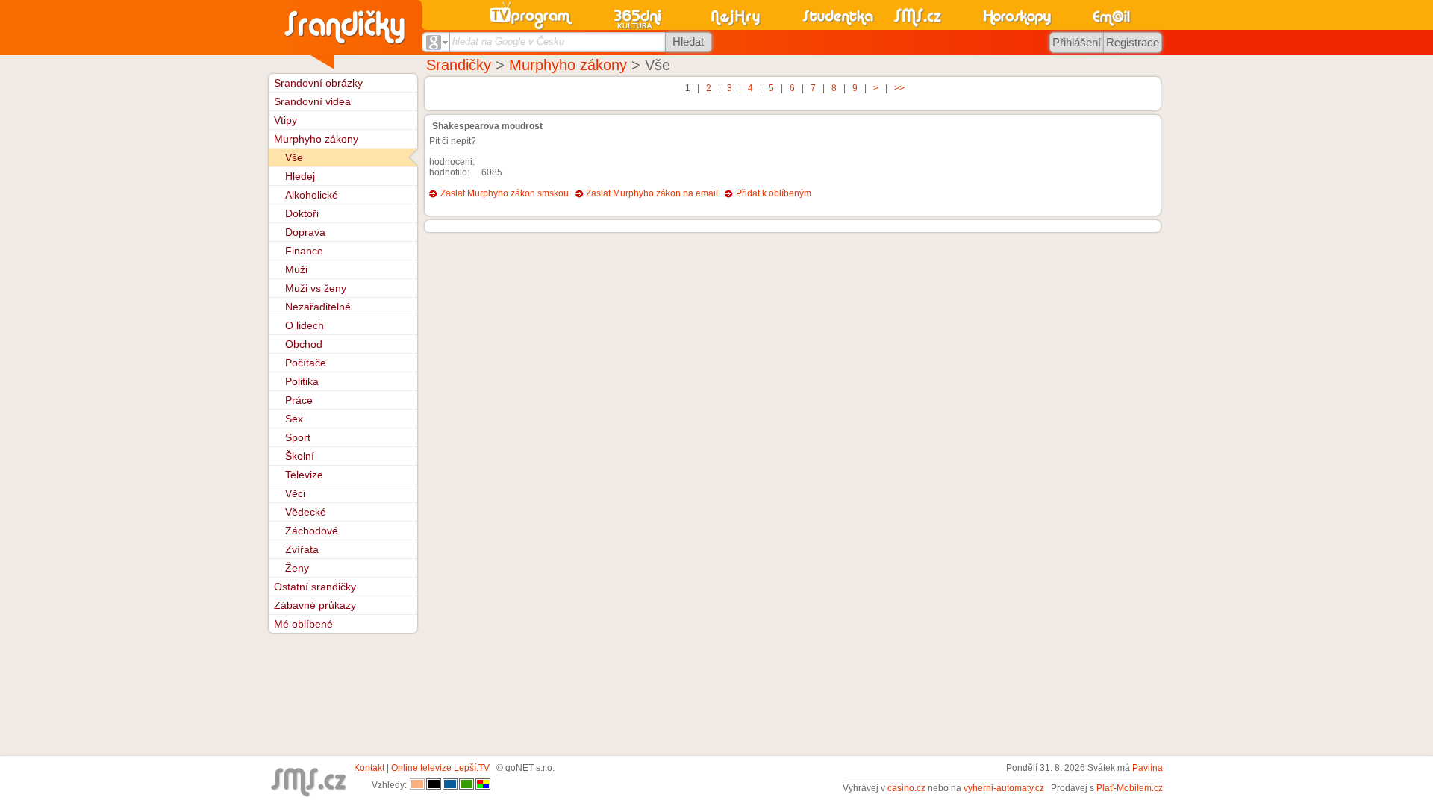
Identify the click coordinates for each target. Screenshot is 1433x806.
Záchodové (311, 531)
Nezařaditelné (318, 307)
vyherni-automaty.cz (1004, 788)
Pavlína (1147, 768)
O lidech (304, 325)
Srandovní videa (312, 101)
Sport (297, 437)
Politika (302, 381)
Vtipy (285, 120)
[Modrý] (450, 785)
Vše (294, 157)
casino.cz (906, 788)
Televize (304, 475)
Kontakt (369, 768)
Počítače (305, 363)
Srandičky (458, 65)
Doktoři (302, 213)
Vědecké (305, 512)
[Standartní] (417, 785)
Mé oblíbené (303, 624)
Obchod (303, 344)
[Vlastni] (483, 785)
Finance (304, 251)
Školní (299, 456)
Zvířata (302, 549)
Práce (299, 400)
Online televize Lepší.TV (440, 768)
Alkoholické (311, 195)
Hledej (300, 176)
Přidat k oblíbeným (773, 193)
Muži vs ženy (315, 288)
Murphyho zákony (568, 65)
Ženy (297, 568)
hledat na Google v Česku (508, 41)
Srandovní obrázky (318, 83)
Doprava (305, 232)
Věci (295, 493)
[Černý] (433, 785)
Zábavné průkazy (315, 605)
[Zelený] (466, 785)
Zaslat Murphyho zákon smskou (504, 193)
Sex (294, 419)
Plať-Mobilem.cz (1129, 788)
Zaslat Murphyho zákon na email (652, 193)
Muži (296, 269)
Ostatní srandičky (315, 587)
